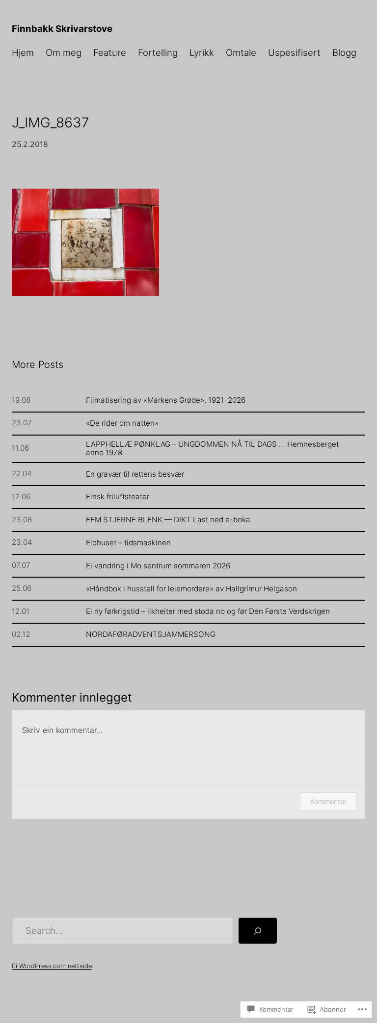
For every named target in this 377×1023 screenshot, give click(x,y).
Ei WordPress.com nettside (52, 966)
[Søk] (258, 931)
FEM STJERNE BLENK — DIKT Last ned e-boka (168, 519)
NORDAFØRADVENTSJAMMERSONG (150, 634)
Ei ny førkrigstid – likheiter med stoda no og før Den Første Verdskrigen (208, 611)
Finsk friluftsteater (117, 496)
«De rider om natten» (122, 423)
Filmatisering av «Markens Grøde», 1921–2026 (165, 400)
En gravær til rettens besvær (135, 474)
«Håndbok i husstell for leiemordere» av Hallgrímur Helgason (191, 589)
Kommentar (328, 801)
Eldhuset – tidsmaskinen (128, 542)
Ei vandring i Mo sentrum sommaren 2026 (158, 565)
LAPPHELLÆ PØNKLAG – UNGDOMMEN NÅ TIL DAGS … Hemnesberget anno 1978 (212, 448)
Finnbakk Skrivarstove (62, 28)
